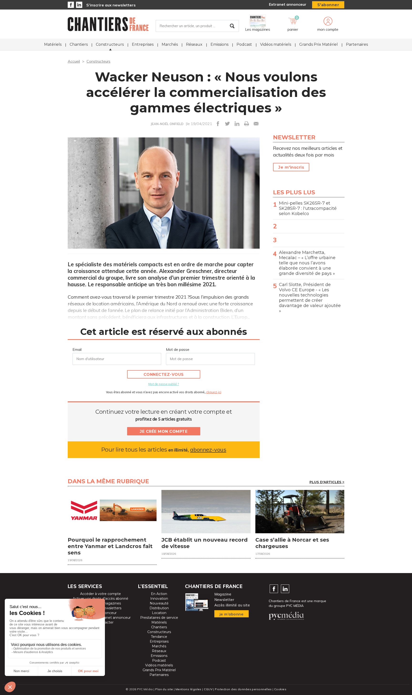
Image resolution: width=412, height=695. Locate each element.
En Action (159, 594)
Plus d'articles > (326, 482)
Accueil (74, 61)
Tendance (159, 637)
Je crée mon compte (163, 431)
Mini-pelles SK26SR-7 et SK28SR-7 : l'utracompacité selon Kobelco (308, 208)
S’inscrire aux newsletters (111, 5)
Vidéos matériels (275, 44)
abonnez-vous (208, 449)
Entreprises (143, 44)
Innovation (159, 598)
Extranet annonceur (287, 4)
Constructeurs (110, 44)
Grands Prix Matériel (318, 44)
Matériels (53, 44)
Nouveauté (159, 603)
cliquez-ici (213, 392)
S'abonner (328, 5)
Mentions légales (188, 689)
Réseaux (194, 44)
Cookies (280, 689)
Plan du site (164, 689)
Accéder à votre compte (100, 594)
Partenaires (357, 44)
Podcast (244, 44)
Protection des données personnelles (243, 689)
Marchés (170, 44)
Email (77, 349)
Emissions (219, 44)
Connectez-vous (164, 374)
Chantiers (79, 44)
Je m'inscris (291, 167)
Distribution (159, 608)
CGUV (208, 689)
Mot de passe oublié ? (163, 384)
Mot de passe (177, 349)
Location (159, 613)
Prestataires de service (159, 617)
